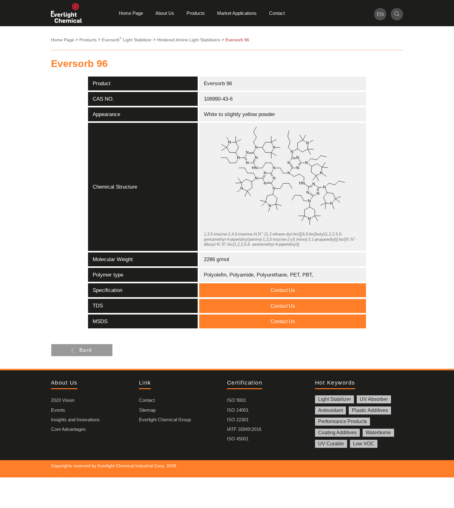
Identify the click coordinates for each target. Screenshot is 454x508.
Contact (277, 13)
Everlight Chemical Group (165, 419)
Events (58, 410)
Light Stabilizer (334, 399)
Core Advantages (68, 429)
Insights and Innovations (75, 419)
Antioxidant (330, 410)
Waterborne (378, 432)
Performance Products (342, 421)
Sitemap (147, 410)
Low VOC (363, 443)
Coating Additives (337, 432)
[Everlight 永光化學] (69, 13)
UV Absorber (374, 399)
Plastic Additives (370, 410)
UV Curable (331, 443)
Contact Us (283, 290)
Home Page (131, 13)
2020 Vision (62, 400)
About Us (164, 13)
